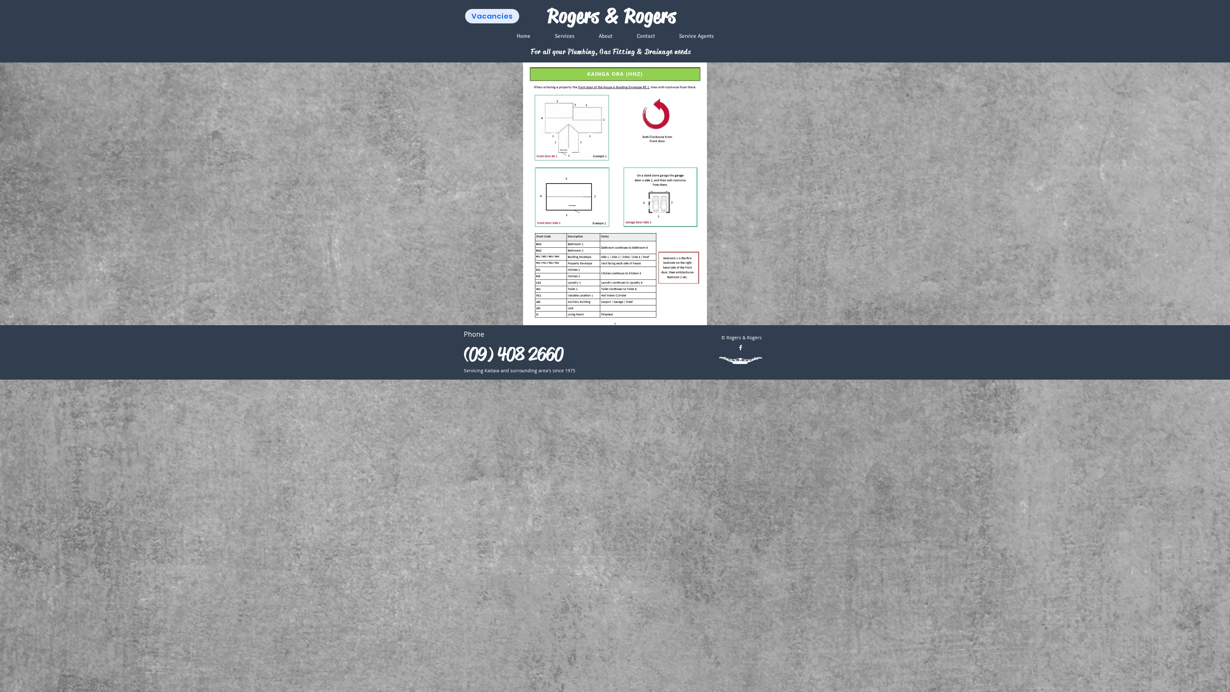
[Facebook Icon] (740, 347)
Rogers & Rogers (612, 16)
